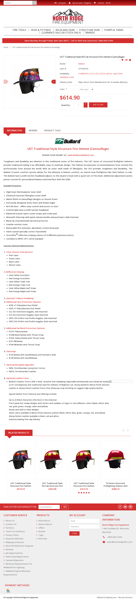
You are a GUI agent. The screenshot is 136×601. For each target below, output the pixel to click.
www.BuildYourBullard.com (81, 155)
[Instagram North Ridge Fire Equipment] (130, 507)
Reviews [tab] (33, 130)
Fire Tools (19, 30)
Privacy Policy (12, 535)
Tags (41, 535)
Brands (90, 32)
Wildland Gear (65, 30)
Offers (42, 527)
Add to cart (98, 105)
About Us (10, 520)
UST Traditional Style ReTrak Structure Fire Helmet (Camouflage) (36, 47)
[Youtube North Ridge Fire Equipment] (125, 507)
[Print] (130, 60)
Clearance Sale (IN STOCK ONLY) (61, 32)
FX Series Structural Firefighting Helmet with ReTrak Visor (116, 484)
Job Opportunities (14, 553)
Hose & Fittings (41, 30)
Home (6, 47)
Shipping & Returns (15, 542)
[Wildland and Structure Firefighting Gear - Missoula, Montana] (68, 16)
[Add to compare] (126, 60)
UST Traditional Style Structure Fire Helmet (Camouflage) (20, 484)
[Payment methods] (8, 591)
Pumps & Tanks (113, 30)
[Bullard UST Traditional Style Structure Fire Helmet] (84, 460)
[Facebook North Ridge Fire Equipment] (120, 507)
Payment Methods (14, 538)
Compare (62, 3)
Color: (63, 89)
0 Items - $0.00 (103, 3)
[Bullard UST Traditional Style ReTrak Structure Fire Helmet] (52, 460)
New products (45, 524)
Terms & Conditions (15, 531)
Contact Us (11, 524)
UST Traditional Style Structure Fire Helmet (83, 484)
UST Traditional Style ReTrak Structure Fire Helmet (52, 484)
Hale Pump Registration (17, 556)
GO (34, 2)
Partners (10, 527)
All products (44, 520)
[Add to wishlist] (122, 60)
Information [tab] (14, 130)
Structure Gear (89, 30)
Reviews (9, 549)
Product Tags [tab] (52, 130)
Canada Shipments (15, 560)
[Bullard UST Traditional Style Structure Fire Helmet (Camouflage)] (20, 460)
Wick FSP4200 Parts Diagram (19, 545)
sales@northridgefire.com (119, 542)
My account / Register (81, 3)
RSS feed (43, 538)
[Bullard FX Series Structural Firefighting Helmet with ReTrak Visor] (115, 460)
